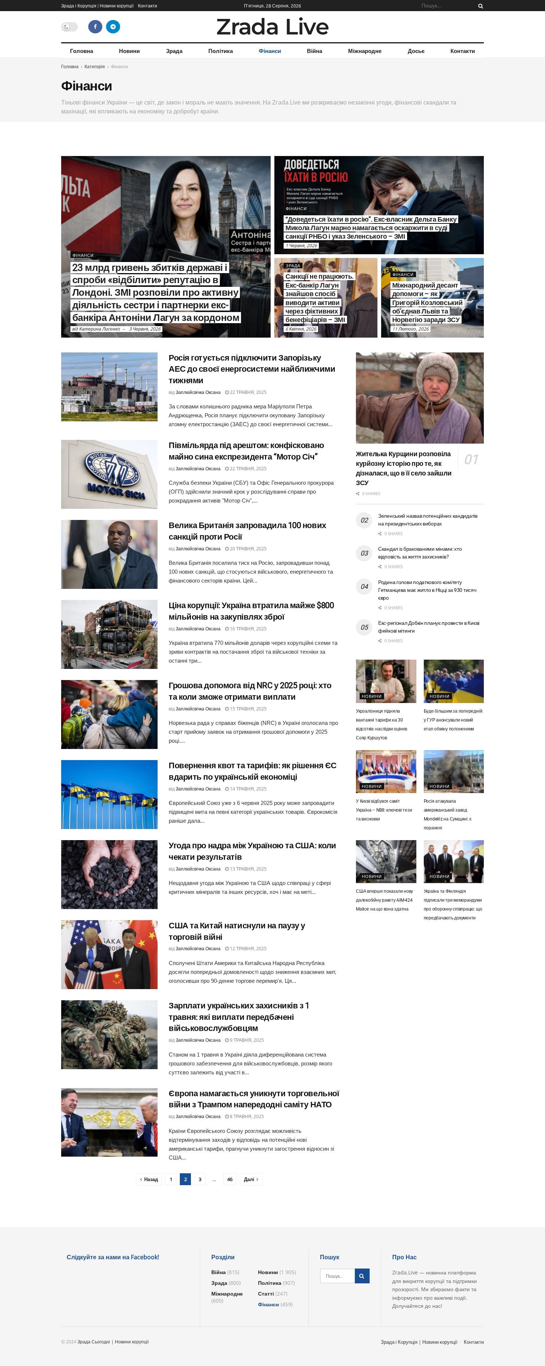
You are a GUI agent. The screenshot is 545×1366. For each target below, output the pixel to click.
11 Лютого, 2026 (410, 329)
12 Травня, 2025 (248, 948)
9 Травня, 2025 (246, 1040)
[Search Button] (479, 5)
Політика (220, 50)
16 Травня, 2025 (248, 629)
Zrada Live (272, 27)
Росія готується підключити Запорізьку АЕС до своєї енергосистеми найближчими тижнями (252, 369)
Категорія (95, 66)
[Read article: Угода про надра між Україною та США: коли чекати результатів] (109, 874)
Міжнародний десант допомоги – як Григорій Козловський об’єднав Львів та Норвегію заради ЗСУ (427, 302)
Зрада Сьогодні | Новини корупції (113, 1342)
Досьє (416, 50)
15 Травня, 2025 (248, 709)
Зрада (174, 50)
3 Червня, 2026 (145, 329)
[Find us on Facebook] (95, 26)
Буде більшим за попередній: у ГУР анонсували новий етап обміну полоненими (453, 720)
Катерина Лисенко (99, 329)
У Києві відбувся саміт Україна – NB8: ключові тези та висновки (384, 810)
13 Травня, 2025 (248, 869)
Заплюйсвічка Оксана (198, 392)
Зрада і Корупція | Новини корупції (97, 5)
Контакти (147, 5)
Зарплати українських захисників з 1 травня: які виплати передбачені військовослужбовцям (239, 1017)
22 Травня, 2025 (248, 392)
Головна (81, 50)
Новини (129, 50)
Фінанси (270, 50)
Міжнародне (365, 50)
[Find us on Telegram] (113, 26)
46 (229, 1179)
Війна (314, 50)
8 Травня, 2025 (246, 1116)
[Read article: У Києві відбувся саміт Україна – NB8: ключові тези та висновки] (386, 771)
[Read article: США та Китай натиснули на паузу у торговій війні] (109, 954)
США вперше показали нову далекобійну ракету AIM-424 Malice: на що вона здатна (384, 900)
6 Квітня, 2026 (300, 329)
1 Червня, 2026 (301, 245)
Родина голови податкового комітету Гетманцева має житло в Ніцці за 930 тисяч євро (427, 590)
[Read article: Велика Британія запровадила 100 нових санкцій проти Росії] (109, 554)
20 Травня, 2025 (248, 549)
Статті (266, 1293)
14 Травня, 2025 (248, 789)
